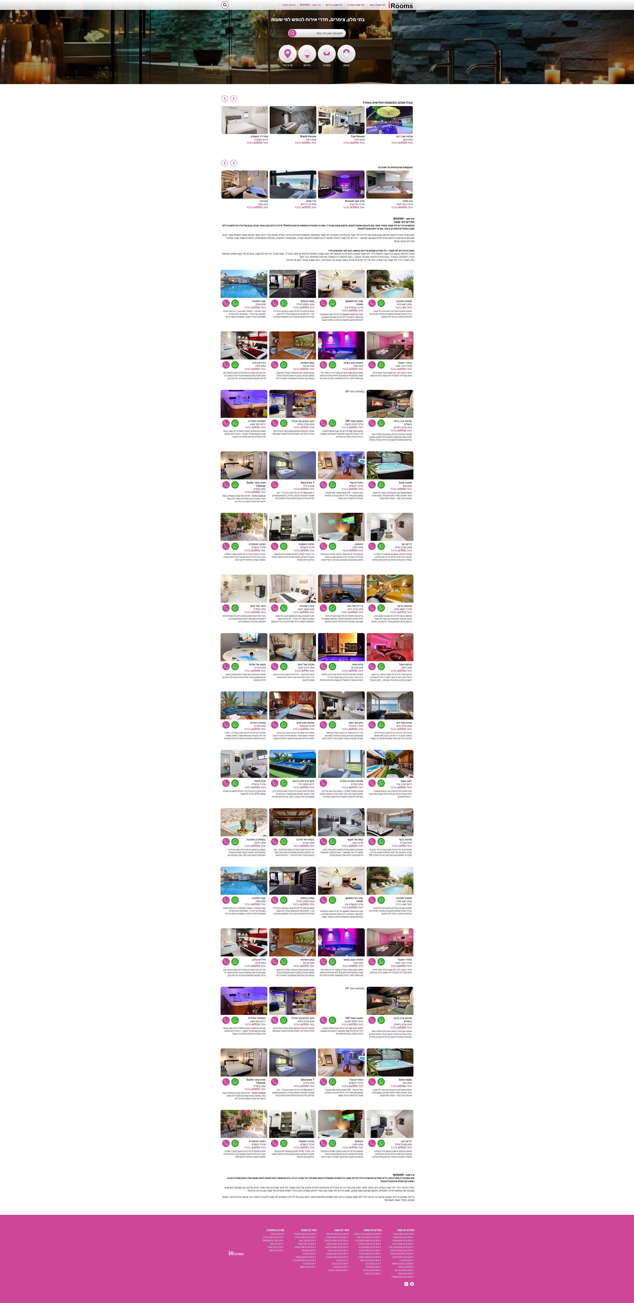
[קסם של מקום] (341, 822)
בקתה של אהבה (305, 839)
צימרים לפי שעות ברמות (337, 1243)
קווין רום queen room (354, 303)
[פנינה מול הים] (390, 705)
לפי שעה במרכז (356, 4)
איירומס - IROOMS (310, 4)
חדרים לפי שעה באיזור (272, 1237)
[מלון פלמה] (244, 764)
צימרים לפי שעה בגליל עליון (400, 1247)
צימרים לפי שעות (373, 1229)
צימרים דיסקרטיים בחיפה (401, 1253)
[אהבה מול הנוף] (292, 647)
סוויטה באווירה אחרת (351, 781)
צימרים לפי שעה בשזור (337, 1250)
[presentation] (233, 98)
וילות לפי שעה (276, 1243)
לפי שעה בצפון (377, 4)
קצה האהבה (259, 301)
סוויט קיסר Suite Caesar (256, 484)
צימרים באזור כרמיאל (337, 1270)
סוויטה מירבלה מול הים (301, 136)
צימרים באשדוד (307, 1250)
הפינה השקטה (306, 544)
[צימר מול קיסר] (244, 589)
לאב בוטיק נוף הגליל (302, 421)
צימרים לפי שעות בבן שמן (336, 1233)
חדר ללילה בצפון (274, 1247)
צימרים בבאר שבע (306, 1240)
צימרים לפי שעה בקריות (369, 1253)
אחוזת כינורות (258, 722)
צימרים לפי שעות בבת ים (369, 1247)
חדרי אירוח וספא (307, 1266)
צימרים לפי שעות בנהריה (368, 1250)
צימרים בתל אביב (405, 1273)
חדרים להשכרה (340, 1266)
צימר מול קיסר (258, 605)
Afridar (357, 136)
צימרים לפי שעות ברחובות (336, 1247)
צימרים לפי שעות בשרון (402, 1240)
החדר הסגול (405, 362)
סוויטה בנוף (405, 839)
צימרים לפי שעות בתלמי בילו (367, 1240)
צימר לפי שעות (309, 1229)
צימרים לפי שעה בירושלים (401, 1250)
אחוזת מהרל (261, 201)
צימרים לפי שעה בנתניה (304, 1247)
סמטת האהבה (404, 301)
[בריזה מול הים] (341, 589)
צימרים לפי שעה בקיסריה (368, 1243)
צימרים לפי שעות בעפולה (336, 1237)
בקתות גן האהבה (256, 839)
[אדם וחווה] (341, 647)
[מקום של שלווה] (244, 647)
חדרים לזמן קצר (372, 1263)
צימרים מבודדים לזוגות (369, 1260)
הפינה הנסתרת (257, 544)
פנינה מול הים (404, 722)
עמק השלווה (307, 362)
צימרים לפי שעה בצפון (402, 1237)
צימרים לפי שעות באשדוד (368, 1257)
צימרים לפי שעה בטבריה (336, 1253)
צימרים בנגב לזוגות (371, 1270)
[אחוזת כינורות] (244, 705)
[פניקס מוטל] (390, 647)
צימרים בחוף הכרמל (403, 1270)
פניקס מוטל (405, 664)
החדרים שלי (356, 482)
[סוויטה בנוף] (390, 822)
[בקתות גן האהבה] (244, 822)
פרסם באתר (289, 4)
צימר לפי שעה (341, 1229)
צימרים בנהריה (405, 1260)
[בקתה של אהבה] (292, 822)
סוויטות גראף (404, 605)
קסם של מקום (355, 839)
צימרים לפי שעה (405, 1229)
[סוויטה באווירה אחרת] (341, 764)
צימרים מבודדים (372, 1266)
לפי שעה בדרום (334, 4)
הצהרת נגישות (275, 1250)
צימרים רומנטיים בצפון (305, 1257)
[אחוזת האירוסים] (292, 705)
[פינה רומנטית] (292, 589)
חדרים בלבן (259, 362)
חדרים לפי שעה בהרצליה (303, 1260)
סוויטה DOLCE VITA (254, 136)
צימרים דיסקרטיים (306, 1243)
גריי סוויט (408, 201)
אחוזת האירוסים (305, 722)
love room (405, 482)
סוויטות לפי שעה (405, 1266)
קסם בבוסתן (307, 301)
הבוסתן (359, 544)
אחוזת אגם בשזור (353, 362)
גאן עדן (360, 201)
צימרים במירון (308, 1263)
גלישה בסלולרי (276, 1233)
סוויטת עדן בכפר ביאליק (402, 422)
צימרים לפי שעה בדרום (402, 1243)
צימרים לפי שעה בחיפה (402, 1257)
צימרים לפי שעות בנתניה (336, 1257)
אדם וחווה (310, 201)
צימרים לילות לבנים (303, 781)
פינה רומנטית (307, 605)
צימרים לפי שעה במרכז (403, 1233)
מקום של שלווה (257, 664)
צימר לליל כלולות (339, 1263)
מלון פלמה (260, 781)
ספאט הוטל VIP (354, 421)
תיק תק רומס (356, 722)
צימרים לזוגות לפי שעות (402, 1263)
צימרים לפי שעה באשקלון (304, 1233)
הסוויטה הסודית (257, 421)
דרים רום (407, 544)
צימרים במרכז (308, 1253)
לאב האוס (406, 781)
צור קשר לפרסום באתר (272, 1240)
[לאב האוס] (390, 764)
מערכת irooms (275, 1229)
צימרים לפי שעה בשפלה (401, 1276)
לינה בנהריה (341, 1260)
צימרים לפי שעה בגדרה (304, 1237)
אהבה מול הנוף (306, 664)
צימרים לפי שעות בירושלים (335, 1240)
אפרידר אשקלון (402, 136)
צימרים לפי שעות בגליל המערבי (366, 1233)
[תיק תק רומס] (341, 705)
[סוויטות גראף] (390, 589)
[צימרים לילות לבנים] (292, 764)
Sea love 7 (307, 482)
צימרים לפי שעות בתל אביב (368, 1237)
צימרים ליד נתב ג (372, 1273)
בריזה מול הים (355, 605)
